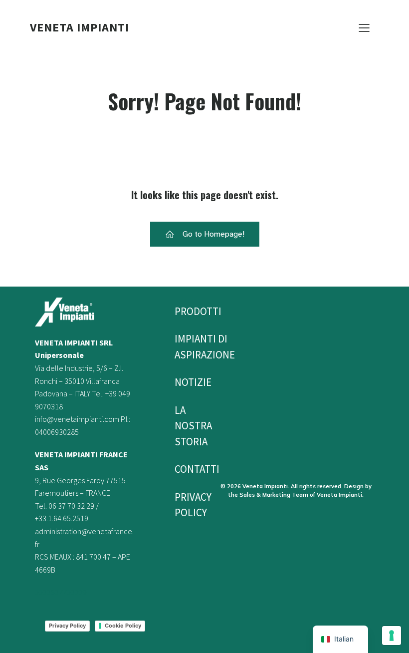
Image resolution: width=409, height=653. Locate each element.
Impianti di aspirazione (186, 346)
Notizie (186, 382)
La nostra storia (186, 425)
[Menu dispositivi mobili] (364, 27)
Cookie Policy (123, 625)
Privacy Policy (67, 625)
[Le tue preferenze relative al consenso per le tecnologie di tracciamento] (391, 635)
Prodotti (186, 311)
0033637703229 (61, 592)
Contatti (186, 469)
